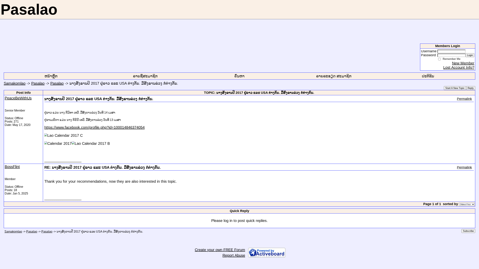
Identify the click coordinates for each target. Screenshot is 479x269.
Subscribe (468, 231)
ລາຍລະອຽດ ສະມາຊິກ (333, 76)
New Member (463, 63)
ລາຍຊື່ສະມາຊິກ (145, 76)
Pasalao (38, 83)
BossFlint (12, 167)
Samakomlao (14, 83)
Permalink (464, 99)
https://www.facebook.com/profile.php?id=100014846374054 (94, 127)
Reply (471, 88)
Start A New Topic (455, 88)
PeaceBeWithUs (18, 98)
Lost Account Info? (458, 67)
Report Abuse (233, 255)
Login (470, 55)
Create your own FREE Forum (220, 250)
